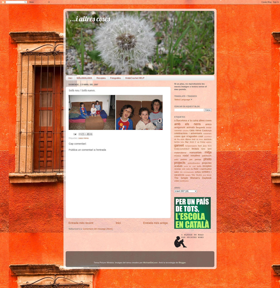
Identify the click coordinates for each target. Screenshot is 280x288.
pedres (184, 159)
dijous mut (190, 139)
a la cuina (193, 120)
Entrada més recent (81, 222)
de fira (177, 139)
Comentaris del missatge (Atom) (98, 229)
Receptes (101, 78)
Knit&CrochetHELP (181, 149)
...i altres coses (90, 18)
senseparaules (188, 172)
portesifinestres (194, 163)
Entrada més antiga (155, 222)
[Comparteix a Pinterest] (91, 134)
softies (198, 172)
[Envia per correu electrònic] (80, 134)
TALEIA (199, 175)
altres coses (205, 120)
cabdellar (178, 131)
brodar (208, 128)
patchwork (206, 156)
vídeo (176, 181)
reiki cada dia (187, 169)
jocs (204, 146)
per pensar (195, 159)
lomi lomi (206, 149)
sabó (176, 172)
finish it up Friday (197, 142)
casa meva (83, 138)
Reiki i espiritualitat (202, 169)
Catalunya (206, 130)
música (177, 156)
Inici (70, 78)
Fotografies (115, 78)
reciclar (177, 169)
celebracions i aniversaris (188, 133)
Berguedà (200, 127)
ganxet (179, 145)
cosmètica (207, 136)
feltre (182, 142)
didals (182, 139)
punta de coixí (190, 166)
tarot (204, 175)
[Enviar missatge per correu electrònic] (75, 134)
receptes (207, 166)
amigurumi (179, 127)
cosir (200, 136)
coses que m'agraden (185, 136)
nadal (186, 155)
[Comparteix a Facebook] (88, 134)
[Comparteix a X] (85, 134)
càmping (186, 130)
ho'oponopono (191, 146)
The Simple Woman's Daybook (192, 178)
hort (200, 146)
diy (197, 139)
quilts (199, 166)
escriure (207, 139)
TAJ (193, 175)
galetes (208, 142)
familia (177, 142)
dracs (201, 139)
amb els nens (187, 124)
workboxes (184, 181)
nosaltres (195, 155)
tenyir (209, 175)
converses (207, 134)
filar (187, 142)
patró (176, 160)
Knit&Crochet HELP (134, 78)
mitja (208, 152)
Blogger (182, 263)
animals (191, 127)
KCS (209, 146)
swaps (187, 175)
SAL (181, 172)
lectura (195, 148)
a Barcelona (180, 120)
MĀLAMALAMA (84, 78)
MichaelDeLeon (150, 263)
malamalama (180, 153)
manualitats (196, 152)
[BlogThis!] (82, 134)
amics (208, 124)
